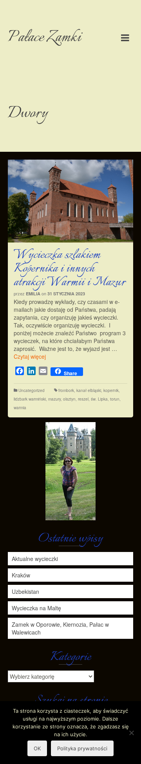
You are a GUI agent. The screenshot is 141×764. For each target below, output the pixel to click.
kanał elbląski (88, 390)
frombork (66, 390)
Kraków (21, 575)
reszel (83, 399)
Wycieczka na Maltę (36, 608)
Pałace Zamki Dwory (44, 75)
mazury (54, 399)
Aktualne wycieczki (35, 559)
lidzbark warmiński (30, 399)
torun (114, 399)
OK (37, 748)
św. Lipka (99, 399)
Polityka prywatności (82, 748)
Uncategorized (31, 390)
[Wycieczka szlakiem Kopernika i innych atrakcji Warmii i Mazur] (70, 201)
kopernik (111, 390)
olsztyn (69, 399)
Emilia (33, 294)
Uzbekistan (25, 591)
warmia (20, 407)
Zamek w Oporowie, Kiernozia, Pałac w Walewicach (60, 628)
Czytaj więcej (30, 356)
